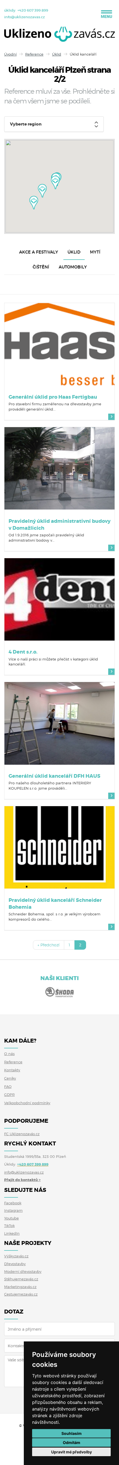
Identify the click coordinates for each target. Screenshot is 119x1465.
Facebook (12, 1203)
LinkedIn (12, 1233)
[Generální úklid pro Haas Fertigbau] (59, 344)
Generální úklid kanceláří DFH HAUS (54, 776)
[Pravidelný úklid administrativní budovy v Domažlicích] (59, 468)
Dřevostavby (15, 1264)
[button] (55, 182)
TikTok (9, 1225)
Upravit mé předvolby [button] (71, 1452)
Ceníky (10, 1078)
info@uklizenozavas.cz (24, 17)
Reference (34, 54)
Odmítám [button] (71, 1442)
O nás (9, 1053)
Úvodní (10, 54)
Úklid (56, 54)
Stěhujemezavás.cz (21, 1279)
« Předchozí (49, 944)
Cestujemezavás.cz (21, 1294)
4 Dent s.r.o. (23, 652)
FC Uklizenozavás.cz (22, 1134)
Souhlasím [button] (71, 1433)
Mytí (95, 252)
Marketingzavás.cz (20, 1286)
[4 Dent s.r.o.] (59, 599)
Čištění (41, 267)
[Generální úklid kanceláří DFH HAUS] (59, 723)
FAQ (8, 1086)
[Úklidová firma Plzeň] (59, 35)
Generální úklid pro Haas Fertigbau (53, 397)
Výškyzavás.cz (16, 1256)
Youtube (11, 1218)
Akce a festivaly (38, 252)
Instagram (13, 1210)
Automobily (73, 267)
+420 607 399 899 (32, 10)
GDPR (9, 1094)
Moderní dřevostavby (23, 1271)
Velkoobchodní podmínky (27, 1103)
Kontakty (12, 1070)
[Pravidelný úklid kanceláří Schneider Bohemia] (59, 847)
